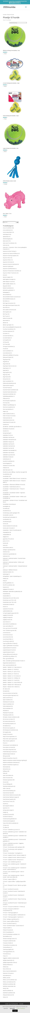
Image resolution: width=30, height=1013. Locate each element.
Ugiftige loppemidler (8, 960)
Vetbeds (5, 966)
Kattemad (5, 556)
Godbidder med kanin (8, 446)
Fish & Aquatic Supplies (8, 400)
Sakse (4, 773)
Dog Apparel (6, 359)
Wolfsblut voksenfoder (8, 986)
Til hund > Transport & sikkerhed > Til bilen (13, 906)
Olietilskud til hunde (8, 702)
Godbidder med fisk (7, 437)
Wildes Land (6, 977)
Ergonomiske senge (7, 385)
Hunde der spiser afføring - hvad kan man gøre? (14, 472)
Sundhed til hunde (7, 814)
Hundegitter (6, 506)
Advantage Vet (6, 234)
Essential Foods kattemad (9, 392)
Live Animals (6, 632)
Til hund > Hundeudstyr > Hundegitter (12, 853)
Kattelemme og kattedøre (9, 554)
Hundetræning (6, 521)
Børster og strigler (7, 325)
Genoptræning (6, 433)
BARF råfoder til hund (8, 281)
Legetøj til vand (6, 619)
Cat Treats (5, 344)
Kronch (4, 606)
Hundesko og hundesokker (9, 517)
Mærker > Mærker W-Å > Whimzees (11, 684)
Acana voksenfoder (7, 232)
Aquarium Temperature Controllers (11, 270)
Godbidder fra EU (7, 435)
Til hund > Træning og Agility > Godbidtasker (13, 914)
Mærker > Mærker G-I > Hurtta (10, 669)
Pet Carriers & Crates (8, 719)
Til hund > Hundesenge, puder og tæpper (12, 847)
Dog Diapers (6, 368)
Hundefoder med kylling (8, 504)
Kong (4, 580)
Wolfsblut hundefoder (8, 984)
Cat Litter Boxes (6, 338)
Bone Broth (5, 320)
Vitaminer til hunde (7, 973)
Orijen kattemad (7, 706)
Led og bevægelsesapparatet (9, 613)
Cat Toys (5, 342)
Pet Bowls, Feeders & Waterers (10, 717)
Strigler (4, 812)
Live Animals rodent (7, 641)
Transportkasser (7, 947)
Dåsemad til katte (7, 357)
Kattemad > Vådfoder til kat (9, 570)
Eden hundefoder (7, 381)
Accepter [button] (15, 1010)
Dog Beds (5, 361)
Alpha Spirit (6, 241)
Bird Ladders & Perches (8, 309)
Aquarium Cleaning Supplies (9, 255)
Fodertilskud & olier (7, 420)
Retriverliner (6, 769)
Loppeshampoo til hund (8, 650)
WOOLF (4, 988)
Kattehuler (5, 551)
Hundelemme (6, 510)
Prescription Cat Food (8, 747)
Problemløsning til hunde (9, 751)
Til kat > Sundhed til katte (9, 923)
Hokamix (5, 467)
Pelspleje (5, 710)
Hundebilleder (6, 474)
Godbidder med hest (8, 444)
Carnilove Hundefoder (8, 329)
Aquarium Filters (7, 260)
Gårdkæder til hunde (8, 428)
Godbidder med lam (7, 448)
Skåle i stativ (6, 788)
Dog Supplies (6, 372)
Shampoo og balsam (7, 779)
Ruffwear (5, 771)
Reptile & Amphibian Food (9, 758)
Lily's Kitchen (6, 621)
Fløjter (4, 411)
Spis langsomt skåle (7, 805)
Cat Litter (5, 333)
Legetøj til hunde (7, 615)
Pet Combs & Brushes (8, 721)
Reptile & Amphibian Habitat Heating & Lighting (14, 760)
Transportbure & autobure (9, 945)
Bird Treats (5, 316)
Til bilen (5, 825)
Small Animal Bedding (8, 790)
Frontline (5, 424)
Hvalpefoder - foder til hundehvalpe (11, 530)
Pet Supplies (6, 732)
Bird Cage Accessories (8, 303)
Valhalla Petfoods (7, 964)
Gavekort (5, 431)
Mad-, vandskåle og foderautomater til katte (13, 660)
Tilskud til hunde (7, 930)
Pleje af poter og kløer (8, 740)
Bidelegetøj (5, 292)
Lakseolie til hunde (7, 608)
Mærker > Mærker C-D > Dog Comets (11, 667)
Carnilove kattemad (7, 331)
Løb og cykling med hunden (9, 654)
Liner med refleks (7, 626)
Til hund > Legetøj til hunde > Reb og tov (12, 859)
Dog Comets (6, 363)
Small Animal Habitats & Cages (10, 797)
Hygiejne (5, 536)
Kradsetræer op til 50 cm (9, 600)
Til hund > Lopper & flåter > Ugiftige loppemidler (14, 881)
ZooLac (4, 997)
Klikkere (5, 578)
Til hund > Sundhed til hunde (10, 889)
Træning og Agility (7, 949)
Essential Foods (6, 387)
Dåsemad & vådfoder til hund (10, 355)
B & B (4, 275)
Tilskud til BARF (6, 927)
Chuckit (4, 348)
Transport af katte (7, 943)
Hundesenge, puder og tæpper (10, 513)
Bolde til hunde (6, 318)
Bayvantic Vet (6, 286)
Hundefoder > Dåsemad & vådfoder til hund (13, 484)
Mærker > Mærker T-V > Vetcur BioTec (12, 682)
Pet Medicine (6, 725)
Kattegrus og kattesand (8, 549)
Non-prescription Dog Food (9, 695)
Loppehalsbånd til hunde (9, 647)
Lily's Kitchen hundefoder (9, 624)
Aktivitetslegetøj (6, 238)
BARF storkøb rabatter (8, 283)
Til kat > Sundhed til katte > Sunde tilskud (12, 925)
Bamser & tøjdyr (7, 277)
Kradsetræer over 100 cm (9, 602)
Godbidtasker (6, 459)
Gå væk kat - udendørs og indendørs (11, 426)
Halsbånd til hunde (7, 465)
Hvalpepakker (6, 534)
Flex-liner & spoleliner (8, 407)
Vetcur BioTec (6, 969)
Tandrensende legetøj (8, 821)
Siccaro (4, 782)
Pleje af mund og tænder (9, 736)
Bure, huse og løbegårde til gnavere (11, 327)
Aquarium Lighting (7, 266)
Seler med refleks (7, 775)
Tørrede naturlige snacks (9, 938)
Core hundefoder (7, 350)
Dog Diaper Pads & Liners (9, 366)
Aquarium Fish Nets (7, 262)
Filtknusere (5, 398)
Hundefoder (6, 476)
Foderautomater (7, 418)
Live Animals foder (7, 639)
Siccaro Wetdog (6, 784)
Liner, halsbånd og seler (8, 630)
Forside (4, 14)
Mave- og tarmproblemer (9, 665)
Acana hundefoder (7, 228)
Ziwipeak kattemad (7, 995)
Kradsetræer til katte (8, 604)
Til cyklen (5, 827)
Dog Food (5, 370)
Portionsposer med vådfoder (9, 745)
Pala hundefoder (7, 708)
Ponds (4, 743)
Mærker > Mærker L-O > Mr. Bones (11, 676)
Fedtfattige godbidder (8, 396)
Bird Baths (5, 301)
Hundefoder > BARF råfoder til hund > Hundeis (14, 478)
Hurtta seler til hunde (8, 528)
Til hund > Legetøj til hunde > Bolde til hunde (13, 857)
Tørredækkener (6, 936)
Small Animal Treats (7, 801)
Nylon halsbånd (6, 699)
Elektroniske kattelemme (8, 383)
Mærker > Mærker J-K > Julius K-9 (10, 671)
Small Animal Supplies (8, 799)
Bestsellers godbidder (8, 290)
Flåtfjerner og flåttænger (8, 405)
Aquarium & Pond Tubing (9, 251)
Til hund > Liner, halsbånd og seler (11, 861)
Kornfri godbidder (7, 582)
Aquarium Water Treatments (9, 273)
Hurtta (4, 523)
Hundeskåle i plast (7, 515)
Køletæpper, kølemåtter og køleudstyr (12, 591)
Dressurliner (6, 379)
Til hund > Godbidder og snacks (10, 829)
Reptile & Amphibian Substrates (10, 762)
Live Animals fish (7, 637)
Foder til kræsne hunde (8, 415)
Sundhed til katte (7, 816)
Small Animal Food (7, 792)
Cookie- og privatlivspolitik (11, 1003)
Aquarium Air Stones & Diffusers (10, 253)
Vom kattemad (6, 975)
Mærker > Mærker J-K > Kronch (10, 673)
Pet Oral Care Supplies (8, 728)
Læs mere (12, 1008)
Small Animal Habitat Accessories (11, 795)
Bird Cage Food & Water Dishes (10, 305)
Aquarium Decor (7, 257)
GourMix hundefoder (8, 461)
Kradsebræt (6, 593)
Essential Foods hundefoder (9, 389)
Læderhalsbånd (6, 611)
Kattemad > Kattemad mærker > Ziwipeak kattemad (15, 566)
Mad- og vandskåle (7, 658)
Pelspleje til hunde (7, 712)
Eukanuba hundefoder (8, 394)
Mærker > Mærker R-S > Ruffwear (10, 678)
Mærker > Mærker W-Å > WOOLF (10, 686)
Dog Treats (5, 376)
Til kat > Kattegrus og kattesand (10, 919)
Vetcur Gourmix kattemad (9, 971)
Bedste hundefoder (7, 288)
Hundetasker (6, 519)
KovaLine (5, 587)
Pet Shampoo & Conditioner (9, 730)
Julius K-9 (5, 541)
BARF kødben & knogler (8, 279)
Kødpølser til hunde (7, 589)
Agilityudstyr (6, 236)
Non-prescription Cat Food (9, 693)
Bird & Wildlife (6, 294)
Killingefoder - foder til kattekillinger (11, 576)
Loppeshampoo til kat (8, 652)
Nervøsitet (5, 691)
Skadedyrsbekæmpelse (8, 786)
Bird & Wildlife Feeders (8, 298)
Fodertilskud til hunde (8, 422)
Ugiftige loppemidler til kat (9, 962)
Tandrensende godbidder (9, 818)
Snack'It (5, 803)
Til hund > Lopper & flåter (9, 879)
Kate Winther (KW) (7, 547)
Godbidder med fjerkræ (8, 439)
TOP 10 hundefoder (7, 932)
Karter (4, 545)
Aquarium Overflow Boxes (9, 268)
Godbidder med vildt (8, 452)
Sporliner (5, 808)
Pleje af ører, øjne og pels (9, 738)
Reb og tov (5, 756)
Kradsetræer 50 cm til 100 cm (10, 598)
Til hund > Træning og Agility (9, 912)
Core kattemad (6, 353)
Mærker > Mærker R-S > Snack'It (10, 680)
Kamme (5, 543)
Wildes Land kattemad (8, 982)
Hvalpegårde (6, 532)
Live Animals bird (7, 634)
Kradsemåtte (6, 595)
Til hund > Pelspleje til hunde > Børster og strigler (14, 885)
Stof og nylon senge (7, 810)
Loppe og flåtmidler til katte (9, 643)
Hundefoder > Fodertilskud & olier (11, 486)
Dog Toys (5, 374)
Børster (4, 322)
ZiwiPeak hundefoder (8, 992)
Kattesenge (5, 574)
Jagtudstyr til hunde (7, 539)
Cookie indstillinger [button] (20, 1008)
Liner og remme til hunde (9, 628)
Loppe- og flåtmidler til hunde (10, 645)
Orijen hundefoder (7, 704)
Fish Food (5, 402)
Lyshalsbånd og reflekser (9, 656)
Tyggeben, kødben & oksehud (10, 958)
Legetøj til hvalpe (7, 617)
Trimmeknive (6, 953)
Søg (17, 222)
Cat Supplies (6, 340)
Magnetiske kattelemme (8, 663)
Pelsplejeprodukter (7, 715)
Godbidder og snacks (8, 454)
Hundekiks (5, 508)
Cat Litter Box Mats (7, 335)
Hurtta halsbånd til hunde (9, 526)
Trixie (4, 956)
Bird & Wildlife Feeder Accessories (11, 296)
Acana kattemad (7, 230)
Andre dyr (5, 245)
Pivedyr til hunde (7, 734)
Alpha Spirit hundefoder (8, 243)
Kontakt (21, 1003)
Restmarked (6, 766)
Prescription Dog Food (8, 749)
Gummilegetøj (6, 463)
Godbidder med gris (7, 441)
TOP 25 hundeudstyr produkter (10, 934)
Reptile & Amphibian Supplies (10, 764)
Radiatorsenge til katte (8, 753)
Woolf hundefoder (7, 990)
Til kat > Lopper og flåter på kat (10, 921)
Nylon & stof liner (7, 697)
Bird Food (5, 307)
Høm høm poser (6, 470)
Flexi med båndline (7, 409)
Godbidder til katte (7, 457)
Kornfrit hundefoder (7, 585)
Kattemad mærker (7, 572)
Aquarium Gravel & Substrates (10, 264)
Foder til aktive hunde (8, 413)
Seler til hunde (6, 777)
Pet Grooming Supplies (8, 723)
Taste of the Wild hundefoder (10, 823)
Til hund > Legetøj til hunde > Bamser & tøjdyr (14, 855)
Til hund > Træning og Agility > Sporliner (12, 917)
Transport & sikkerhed (8, 940)
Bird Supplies (6, 312)
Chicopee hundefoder (8, 346)
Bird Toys (5, 314)
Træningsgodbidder (7, 951)
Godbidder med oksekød (8, 450)
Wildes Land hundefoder (9, 979)
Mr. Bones (5, 689)
